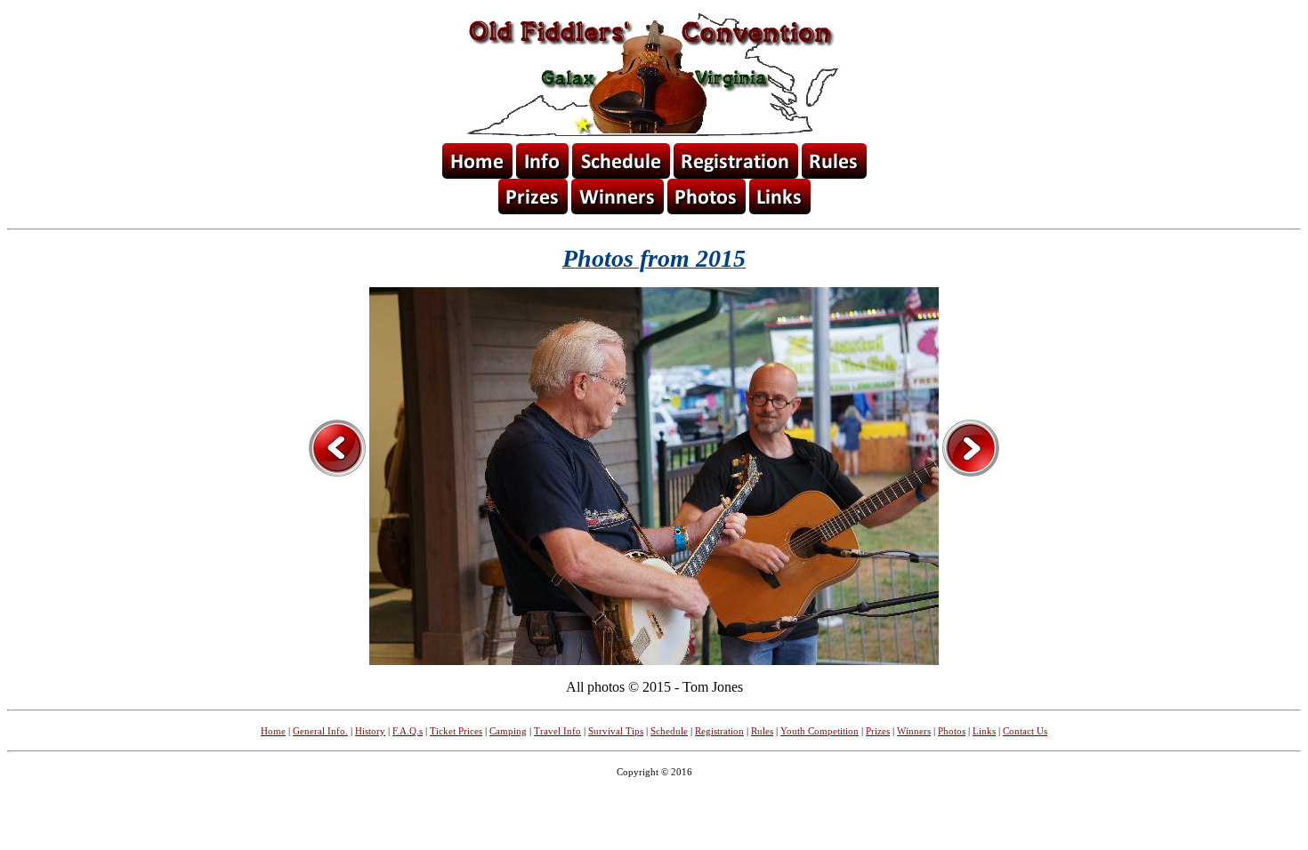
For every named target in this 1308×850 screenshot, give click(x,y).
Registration (719, 731)
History (370, 731)
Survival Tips (615, 731)
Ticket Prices (456, 731)
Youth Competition (819, 731)
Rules (762, 731)
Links (984, 731)
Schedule (669, 731)
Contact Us (1025, 731)
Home (273, 731)
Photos (951, 731)
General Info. (320, 731)
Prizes (878, 731)
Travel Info (557, 731)
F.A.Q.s (407, 731)
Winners (914, 731)
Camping (508, 731)
